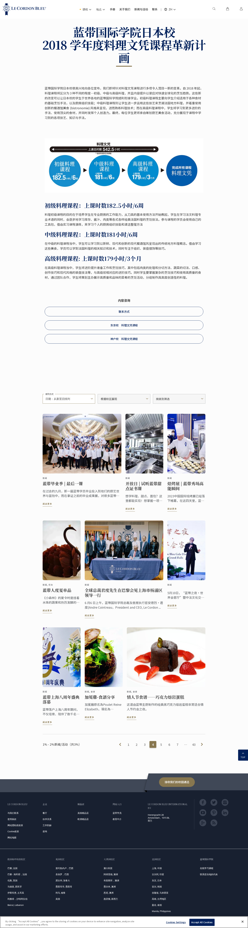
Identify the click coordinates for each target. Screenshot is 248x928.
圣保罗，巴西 (62, 874)
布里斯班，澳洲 (111, 880)
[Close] (242, 921)
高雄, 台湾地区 (159, 898)
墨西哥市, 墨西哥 (64, 886)
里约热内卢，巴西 (64, 868)
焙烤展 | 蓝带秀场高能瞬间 (185, 486)
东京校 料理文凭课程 (124, 325)
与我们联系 (13, 812)
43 (194, 744)
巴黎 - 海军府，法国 (17, 874)
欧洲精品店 (83, 819)
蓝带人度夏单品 (57, 590)
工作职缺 (47, 825)
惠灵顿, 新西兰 (111, 898)
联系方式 (124, 312)
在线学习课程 (206, 868)
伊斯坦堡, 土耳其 (15, 892)
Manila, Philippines (161, 911)
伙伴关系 (47, 819)
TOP (243, 757)
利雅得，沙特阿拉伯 (17, 898)
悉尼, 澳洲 (109, 892)
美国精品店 (83, 812)
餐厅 (45, 812)
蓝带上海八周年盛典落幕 (61, 700)
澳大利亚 (108, 868)
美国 (58, 898)
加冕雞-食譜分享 (100, 697)
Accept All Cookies (202, 922)
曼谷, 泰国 (157, 905)
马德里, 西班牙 (14, 886)
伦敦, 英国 (12, 880)
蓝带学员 (117, 812)
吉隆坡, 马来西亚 (160, 892)
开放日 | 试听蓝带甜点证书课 (143, 486)
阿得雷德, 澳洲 (111, 874)
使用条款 (11, 819)
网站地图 (11, 837)
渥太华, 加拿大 (63, 880)
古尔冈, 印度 (158, 874)
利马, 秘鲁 (60, 892)
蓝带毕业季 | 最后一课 (63, 483)
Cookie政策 (13, 831)
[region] (124, 922)
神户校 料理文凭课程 (124, 339)
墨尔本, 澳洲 (110, 886)
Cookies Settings (176, 922)
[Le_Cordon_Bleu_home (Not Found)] (24, 9)
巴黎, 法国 (12, 868)
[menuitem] (214, 9)
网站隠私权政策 (15, 825)
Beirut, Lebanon (15, 905)
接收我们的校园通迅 (177, 782)
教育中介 (117, 819)
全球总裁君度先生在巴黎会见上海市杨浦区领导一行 (123, 593)
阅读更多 (47, 503)
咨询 (45, 831)
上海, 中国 (157, 868)
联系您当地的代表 (209, 874)
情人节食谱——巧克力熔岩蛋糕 (155, 697)
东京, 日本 (157, 880)
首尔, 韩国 (157, 886)
